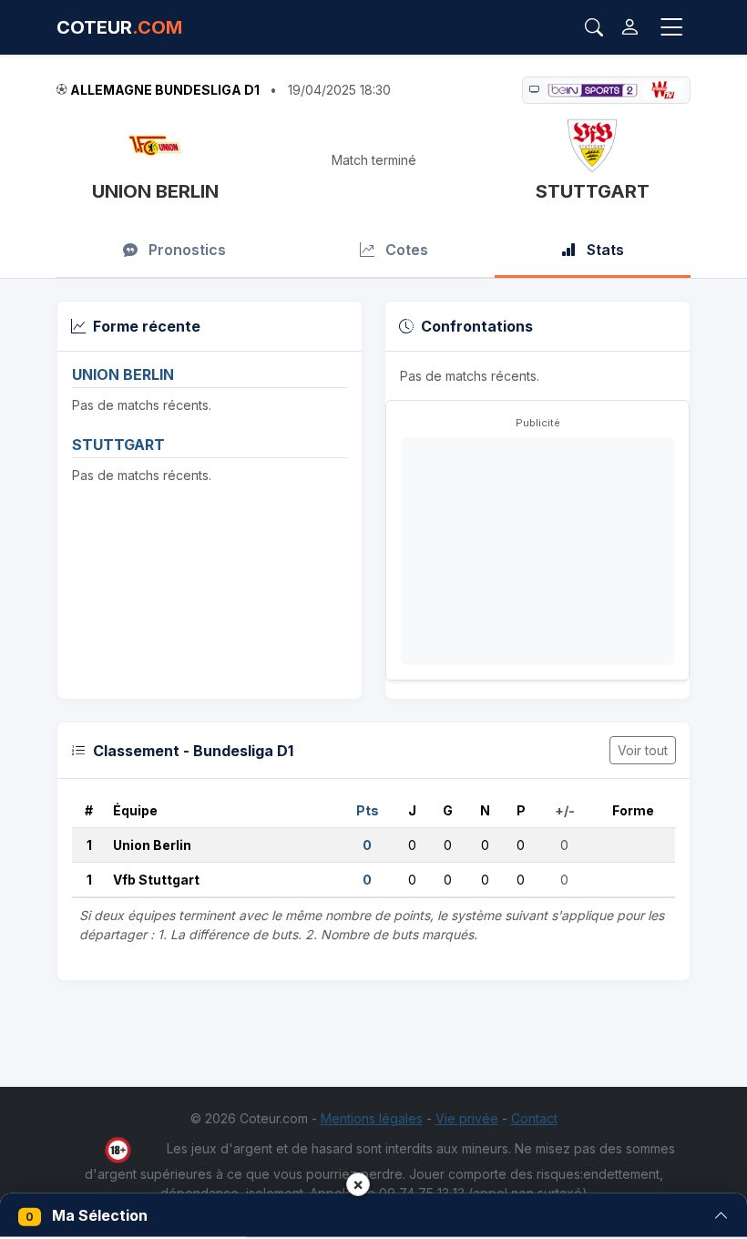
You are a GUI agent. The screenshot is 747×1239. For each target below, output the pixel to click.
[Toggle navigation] (671, 27)
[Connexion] (630, 27)
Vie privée (466, 1118)
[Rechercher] (594, 27)
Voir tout (643, 750)
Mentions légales (372, 1118)
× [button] (358, 1183)
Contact (534, 1118)
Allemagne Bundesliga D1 (165, 89)
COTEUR (119, 27)
